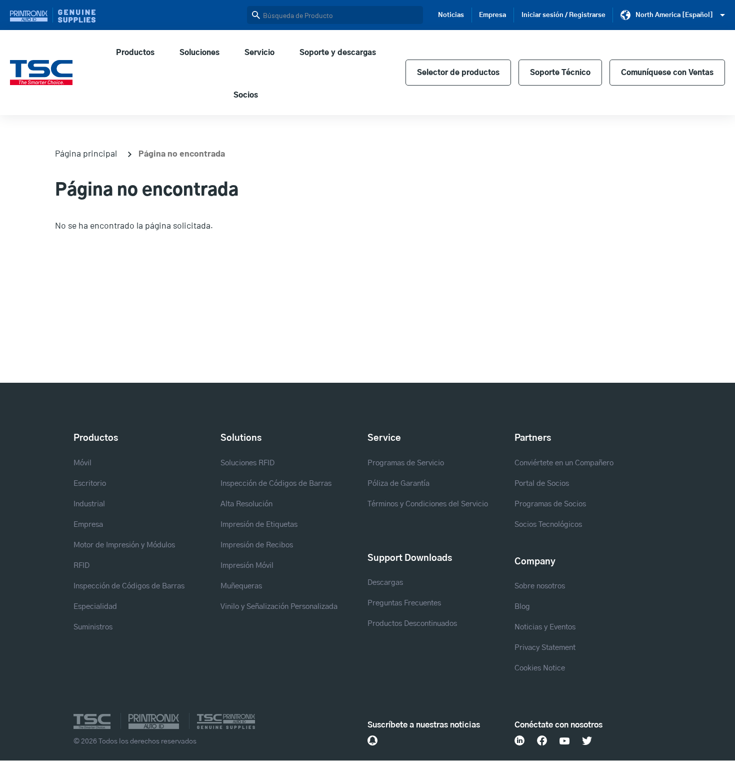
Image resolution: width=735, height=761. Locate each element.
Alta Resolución (246, 504)
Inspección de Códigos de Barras (129, 586)
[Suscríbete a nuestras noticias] (373, 740)
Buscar (256, 15)
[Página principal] (41, 73)
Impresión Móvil (247, 565)
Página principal (86, 153)
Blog (522, 606)
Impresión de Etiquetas (259, 524)
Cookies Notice (539, 668)
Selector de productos (458, 73)
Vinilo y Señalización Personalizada (279, 606)
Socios (246, 95)
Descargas (385, 582)
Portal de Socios (541, 483)
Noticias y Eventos (545, 627)
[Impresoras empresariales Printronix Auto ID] (31, 15)
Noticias (451, 15)
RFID (82, 565)
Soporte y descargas (338, 53)
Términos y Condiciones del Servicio (428, 504)
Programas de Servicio (406, 463)
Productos (135, 53)
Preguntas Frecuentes (404, 603)
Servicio (259, 53)
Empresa (492, 15)
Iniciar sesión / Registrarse (564, 15)
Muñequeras (241, 586)
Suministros (93, 627)
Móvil (83, 463)
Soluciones (200, 53)
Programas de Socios (550, 504)
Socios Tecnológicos (548, 524)
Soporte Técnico (560, 73)
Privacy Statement (545, 647)
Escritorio (90, 483)
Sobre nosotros (539, 586)
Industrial (89, 504)
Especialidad (95, 606)
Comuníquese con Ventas (667, 73)
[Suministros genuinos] (77, 15)
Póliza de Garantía (399, 483)
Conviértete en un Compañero (564, 463)
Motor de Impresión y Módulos (124, 545)
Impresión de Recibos (256, 545)
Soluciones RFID (247, 463)
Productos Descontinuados (412, 623)
